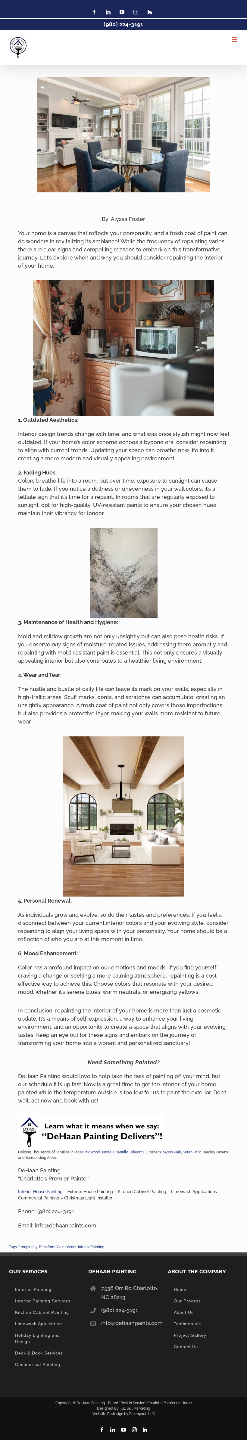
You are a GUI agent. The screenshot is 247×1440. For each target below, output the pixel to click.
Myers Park (172, 1152)
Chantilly (120, 1152)
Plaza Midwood (87, 1152)
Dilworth (137, 1152)
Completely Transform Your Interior (47, 1247)
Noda (106, 1152)
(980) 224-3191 (119, 1310)
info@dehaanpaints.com (129, 1323)
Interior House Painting (40, 1191)
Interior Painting (91, 1247)
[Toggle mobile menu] (235, 39)
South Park (192, 1152)
